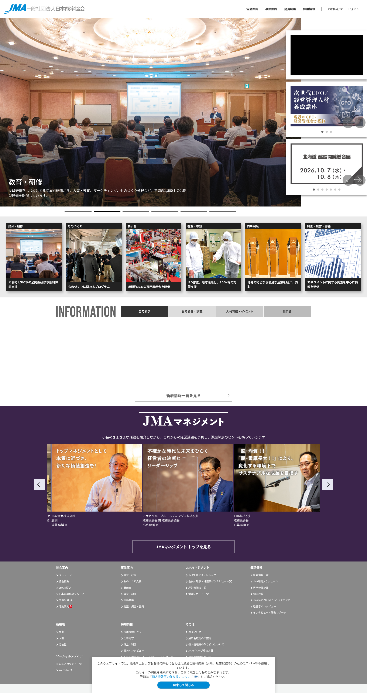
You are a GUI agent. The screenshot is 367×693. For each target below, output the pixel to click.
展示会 (127, 587)
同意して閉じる (183, 685)
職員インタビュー (134, 650)
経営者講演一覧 (197, 587)
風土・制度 (130, 644)
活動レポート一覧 (198, 593)
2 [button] (107, 211)
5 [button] (194, 211)
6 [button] (222, 211)
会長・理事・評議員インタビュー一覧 (210, 581)
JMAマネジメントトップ (202, 575)
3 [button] (136, 211)
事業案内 (271, 9)
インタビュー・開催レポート (269, 612)
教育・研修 (130, 575)
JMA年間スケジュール (265, 581)
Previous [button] (348, 122)
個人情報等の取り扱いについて (172, 676)
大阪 (61, 638)
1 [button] (78, 211)
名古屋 (62, 644)
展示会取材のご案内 (199, 638)
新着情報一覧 (260, 575)
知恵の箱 (258, 593)
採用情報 (309, 9)
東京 (61, 632)
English (353, 9)
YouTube (64, 670)
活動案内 (64, 606)
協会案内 (252, 9)
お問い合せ (335, 9)
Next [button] (360, 122)
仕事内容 (129, 638)
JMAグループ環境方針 (200, 650)
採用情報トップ (132, 632)
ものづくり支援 (132, 581)
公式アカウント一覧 (70, 663)
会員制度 (290, 9)
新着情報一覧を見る (183, 395)
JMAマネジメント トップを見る (183, 546)
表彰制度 (129, 600)
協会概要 (64, 581)
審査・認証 (130, 593)
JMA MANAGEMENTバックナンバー (273, 600)
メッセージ (65, 575)
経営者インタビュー (264, 606)
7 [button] (339, 189)
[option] (150, 112)
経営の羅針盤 (260, 587)
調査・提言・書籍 (134, 606)
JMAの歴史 (65, 587)
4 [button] (164, 211)
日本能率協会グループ (71, 593)
